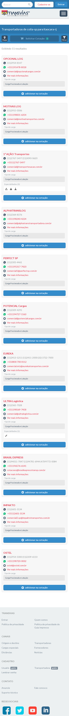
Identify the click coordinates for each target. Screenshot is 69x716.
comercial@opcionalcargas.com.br (24, 71)
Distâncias (7, 652)
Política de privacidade (13, 624)
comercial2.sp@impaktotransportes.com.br (28, 517)
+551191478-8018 (16, 67)
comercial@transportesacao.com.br (24, 166)
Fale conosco (40, 687)
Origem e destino (10, 643)
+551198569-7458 (16, 409)
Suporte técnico (10, 692)
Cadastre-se (44, 4)
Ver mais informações (17, 75)
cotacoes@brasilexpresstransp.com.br (26, 470)
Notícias (38, 652)
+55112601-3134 (16, 513)
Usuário (9, 667)
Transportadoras (42, 643)
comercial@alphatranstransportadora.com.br (29, 223)
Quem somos (41, 619)
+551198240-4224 (16, 219)
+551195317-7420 (16, 266)
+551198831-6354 (16, 114)
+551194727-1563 (16, 314)
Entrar (61, 4)
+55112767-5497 (16, 162)
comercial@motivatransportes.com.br (25, 119)
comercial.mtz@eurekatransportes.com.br (28, 366)
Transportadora (45, 667)
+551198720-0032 (16, 561)
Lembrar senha (9, 672)
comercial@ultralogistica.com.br (23, 413)
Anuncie (6, 687)
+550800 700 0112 (16, 362)
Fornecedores (41, 647)
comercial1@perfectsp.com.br (22, 271)
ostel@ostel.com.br (16, 565)
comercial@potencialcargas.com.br (24, 318)
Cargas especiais (10, 647)
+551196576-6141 (16, 465)
